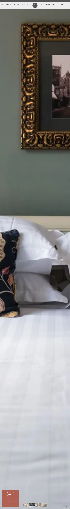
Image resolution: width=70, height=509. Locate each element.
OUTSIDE (23, 4)
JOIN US (42, 4)
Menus (28, 4)
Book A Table (55, 4)
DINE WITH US (16, 4)
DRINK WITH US (8, 4)
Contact (62, 4)
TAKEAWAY (48, 4)
